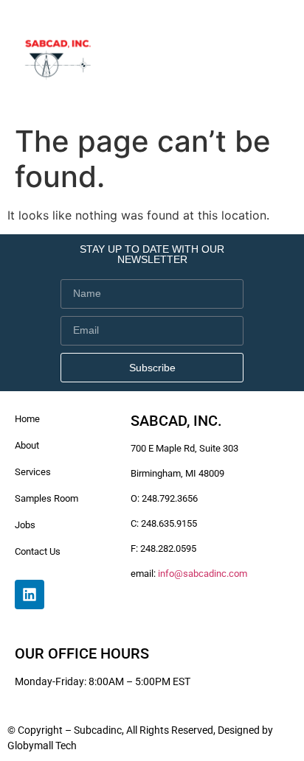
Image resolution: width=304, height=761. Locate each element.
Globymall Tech (42, 745)
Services (33, 471)
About (27, 445)
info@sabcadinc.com (202, 573)
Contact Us (38, 551)
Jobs (25, 524)
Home (27, 418)
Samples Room (46, 498)
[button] (277, 59)
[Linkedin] (29, 594)
